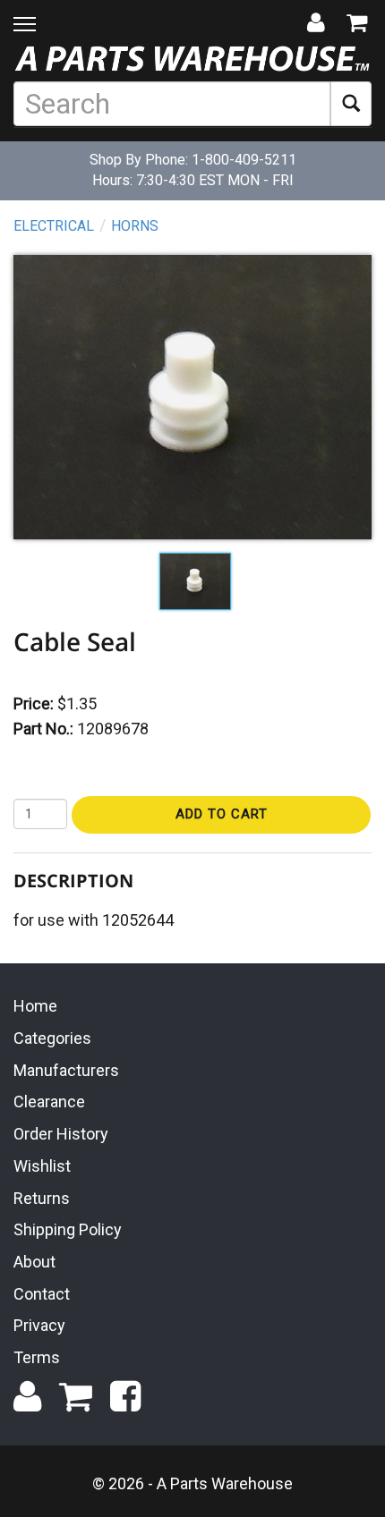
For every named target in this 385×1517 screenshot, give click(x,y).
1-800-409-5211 (244, 159)
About (34, 1261)
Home (35, 1005)
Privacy (39, 1325)
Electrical (53, 225)
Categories (52, 1038)
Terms (36, 1357)
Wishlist (42, 1166)
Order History (60, 1133)
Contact (41, 1293)
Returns (41, 1198)
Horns (134, 225)
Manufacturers (66, 1070)
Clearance (49, 1101)
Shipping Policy (67, 1229)
